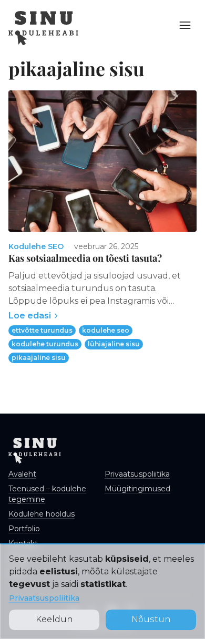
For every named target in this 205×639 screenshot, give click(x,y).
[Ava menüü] (185, 25)
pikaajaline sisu (39, 358)
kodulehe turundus (45, 344)
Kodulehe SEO (36, 246)
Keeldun (54, 619)
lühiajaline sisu (114, 344)
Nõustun (151, 619)
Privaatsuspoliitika (44, 598)
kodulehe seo (105, 330)
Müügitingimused (137, 488)
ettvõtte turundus (42, 330)
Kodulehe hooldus (41, 514)
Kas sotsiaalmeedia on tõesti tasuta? (85, 258)
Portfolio (24, 528)
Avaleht (22, 474)
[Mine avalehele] (43, 28)
